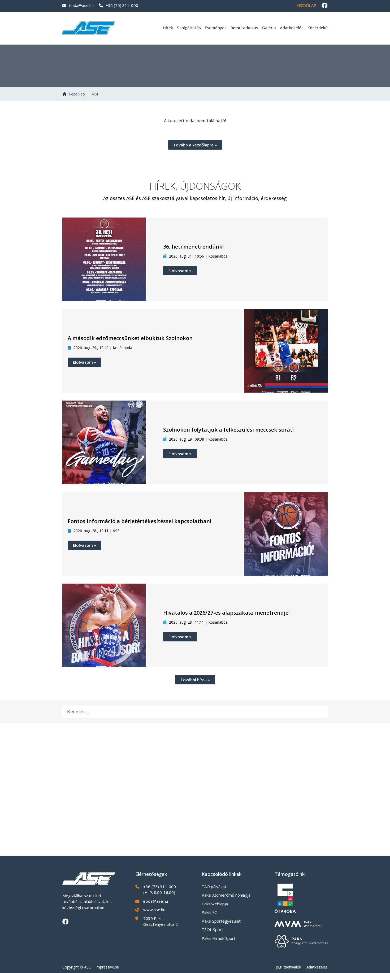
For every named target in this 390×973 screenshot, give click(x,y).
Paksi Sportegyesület (221, 921)
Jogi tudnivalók (288, 967)
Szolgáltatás (189, 27)
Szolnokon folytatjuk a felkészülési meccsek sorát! (228, 429)
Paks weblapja (215, 903)
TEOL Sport (212, 929)
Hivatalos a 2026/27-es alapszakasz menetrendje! (226, 612)
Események (216, 27)
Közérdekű (317, 27)
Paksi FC (209, 912)
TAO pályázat (214, 886)
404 (95, 94)
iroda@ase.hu (81, 5)
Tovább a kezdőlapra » (195, 144)
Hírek (168, 27)
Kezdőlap (306, 5)
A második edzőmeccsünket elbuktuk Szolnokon (130, 338)
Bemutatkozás (244, 27)
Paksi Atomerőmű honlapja (226, 895)
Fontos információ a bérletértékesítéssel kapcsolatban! (139, 521)
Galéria (269, 27)
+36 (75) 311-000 (122, 5)
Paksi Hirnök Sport (218, 938)
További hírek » (195, 679)
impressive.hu (107, 967)
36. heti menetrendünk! (193, 246)
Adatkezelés (292, 27)
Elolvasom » (180, 270)
